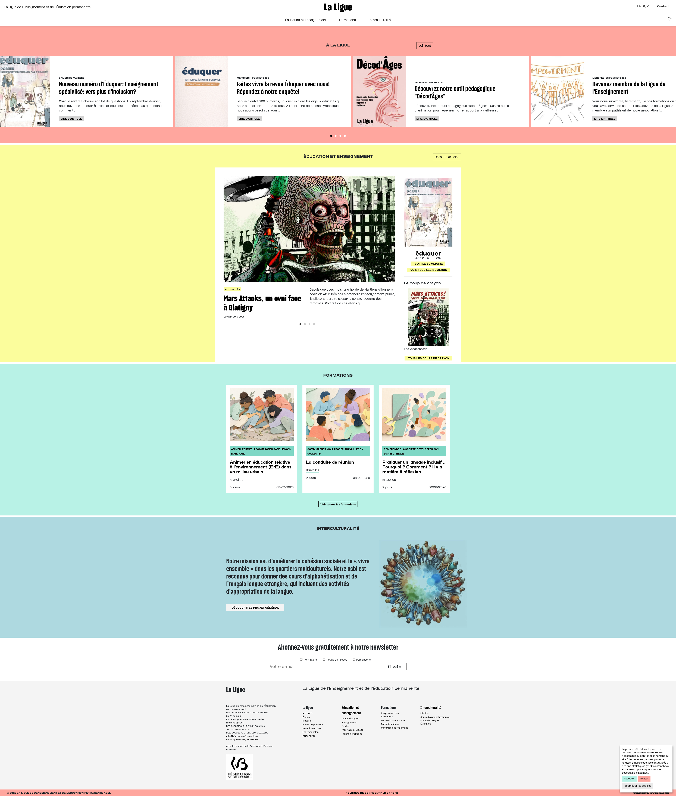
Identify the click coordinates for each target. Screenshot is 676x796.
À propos (307, 713)
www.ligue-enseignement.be (242, 739)
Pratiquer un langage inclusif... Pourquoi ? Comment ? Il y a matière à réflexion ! (414, 466)
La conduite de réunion (330, 462)
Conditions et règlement (394, 727)
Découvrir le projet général (255, 607)
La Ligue (643, 6)
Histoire (306, 720)
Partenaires (308, 736)
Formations (347, 20)
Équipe (306, 717)
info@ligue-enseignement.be (242, 736)
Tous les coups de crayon (428, 358)
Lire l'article (71, 118)
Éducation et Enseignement (305, 20)
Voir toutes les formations (338, 504)
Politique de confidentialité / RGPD (372, 792)
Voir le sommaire (429, 263)
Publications (363, 659)
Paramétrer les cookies (637, 785)
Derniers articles (447, 157)
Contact (663, 6)
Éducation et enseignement (351, 710)
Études (345, 726)
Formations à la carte (393, 720)
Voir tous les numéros (428, 270)
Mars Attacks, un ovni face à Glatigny (262, 303)
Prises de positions (312, 724)
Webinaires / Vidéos (352, 730)
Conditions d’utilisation (651, 792)
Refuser (644, 778)
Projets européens (352, 733)
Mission (424, 713)
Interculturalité (379, 20)
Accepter (629, 778)
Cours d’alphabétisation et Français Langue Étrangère (435, 720)
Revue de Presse (336, 659)
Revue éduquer (350, 718)
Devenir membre (311, 728)
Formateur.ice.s (390, 724)
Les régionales (310, 732)
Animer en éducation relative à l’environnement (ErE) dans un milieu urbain (260, 466)
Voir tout (424, 45)
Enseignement (349, 722)
